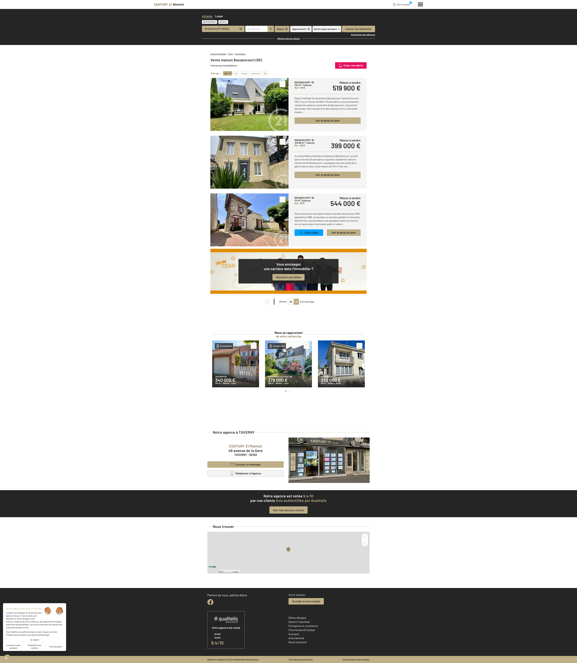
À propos (293, 634)
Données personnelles (301, 659)
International (296, 638)
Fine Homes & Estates (301, 630)
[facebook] (210, 602)
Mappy (236, 572)
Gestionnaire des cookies (356, 659)
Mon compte (403, 4)
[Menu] (420, 4)
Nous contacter (297, 642)
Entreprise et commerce (303, 626)
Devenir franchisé (299, 621)
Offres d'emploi (297, 617)
